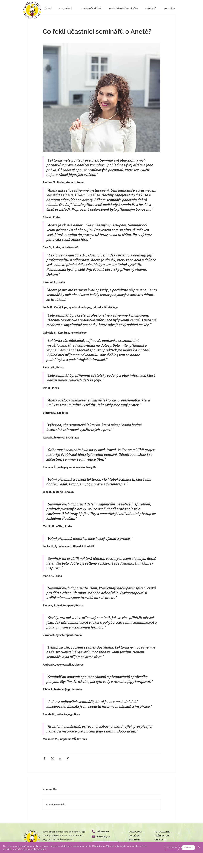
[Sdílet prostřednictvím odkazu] (67, 758)
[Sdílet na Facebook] (44, 758)
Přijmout (188, 847)
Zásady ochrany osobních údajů (29, 849)
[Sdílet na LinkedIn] (59, 758)
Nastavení (172, 847)
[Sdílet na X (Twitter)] (52, 758)
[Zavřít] (199, 847)
